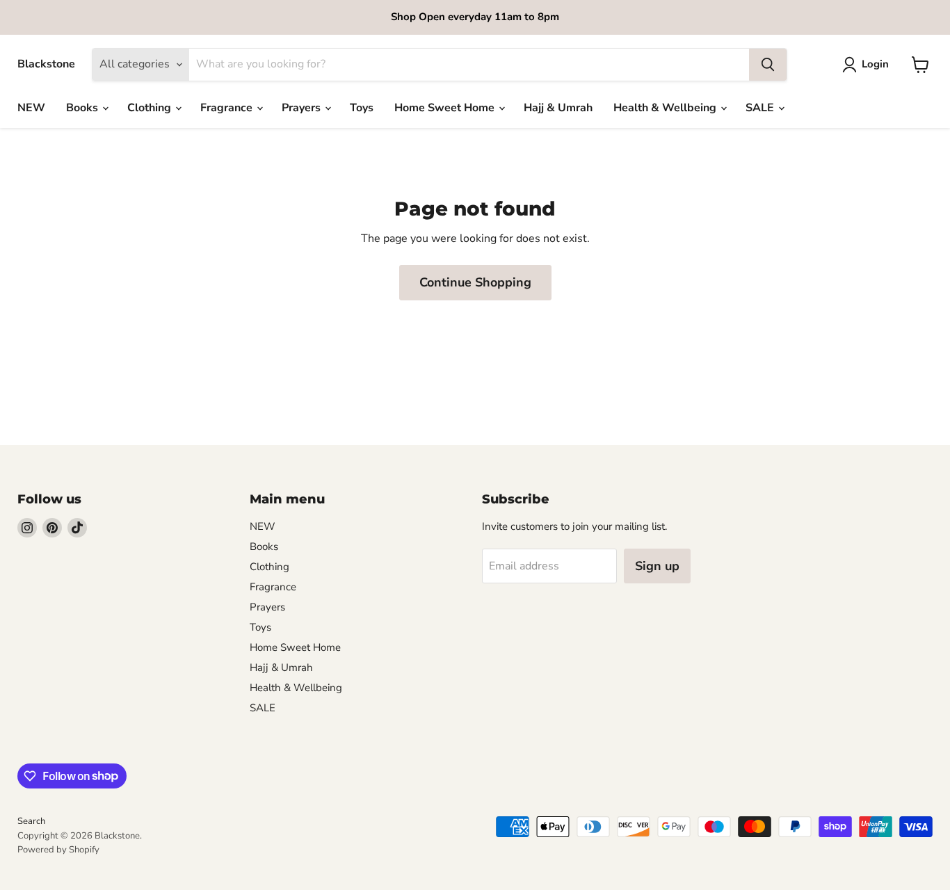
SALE (761, 107)
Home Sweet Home (445, 107)
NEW (31, 107)
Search (31, 821)
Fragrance (227, 107)
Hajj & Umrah (558, 107)
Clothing (150, 107)
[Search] (768, 65)
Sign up (657, 566)
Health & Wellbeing (666, 107)
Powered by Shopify (58, 849)
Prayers (302, 107)
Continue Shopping (475, 282)
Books (83, 107)
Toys (361, 107)
